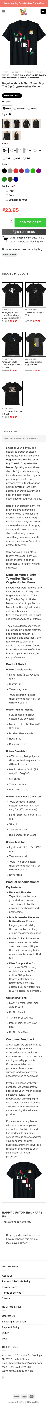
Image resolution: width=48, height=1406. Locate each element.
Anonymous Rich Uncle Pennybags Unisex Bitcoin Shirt (11, 315)
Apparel (16, 72)
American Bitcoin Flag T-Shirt (33, 363)
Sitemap (6, 1298)
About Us (7, 1275)
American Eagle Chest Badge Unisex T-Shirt (12, 365)
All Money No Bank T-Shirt (34, 314)
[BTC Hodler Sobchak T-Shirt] (12, 393)
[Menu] (4, 11)
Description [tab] (10, 431)
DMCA (5, 1332)
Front (11, 191)
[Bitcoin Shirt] (24, 11)
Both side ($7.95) (18, 199)
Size (5, 143)
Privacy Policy (10, 1287)
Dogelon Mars (9, 255)
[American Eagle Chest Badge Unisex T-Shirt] (12, 344)
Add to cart (30, 222)
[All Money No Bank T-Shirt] (36, 295)
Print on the (8, 186)
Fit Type (6, 101)
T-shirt (29, 72)
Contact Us (8, 1315)
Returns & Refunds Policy (16, 1281)
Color (5, 164)
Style (6, 114)
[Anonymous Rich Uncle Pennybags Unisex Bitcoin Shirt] (12, 295)
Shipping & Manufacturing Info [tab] (21, 438)
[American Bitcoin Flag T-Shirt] (36, 344)
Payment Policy (10, 1327)
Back (11, 195)
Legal (5, 1338)
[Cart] (43, 11)
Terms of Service (11, 1292)
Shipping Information (14, 1321)
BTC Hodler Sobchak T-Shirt (12, 412)
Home (5, 72)
